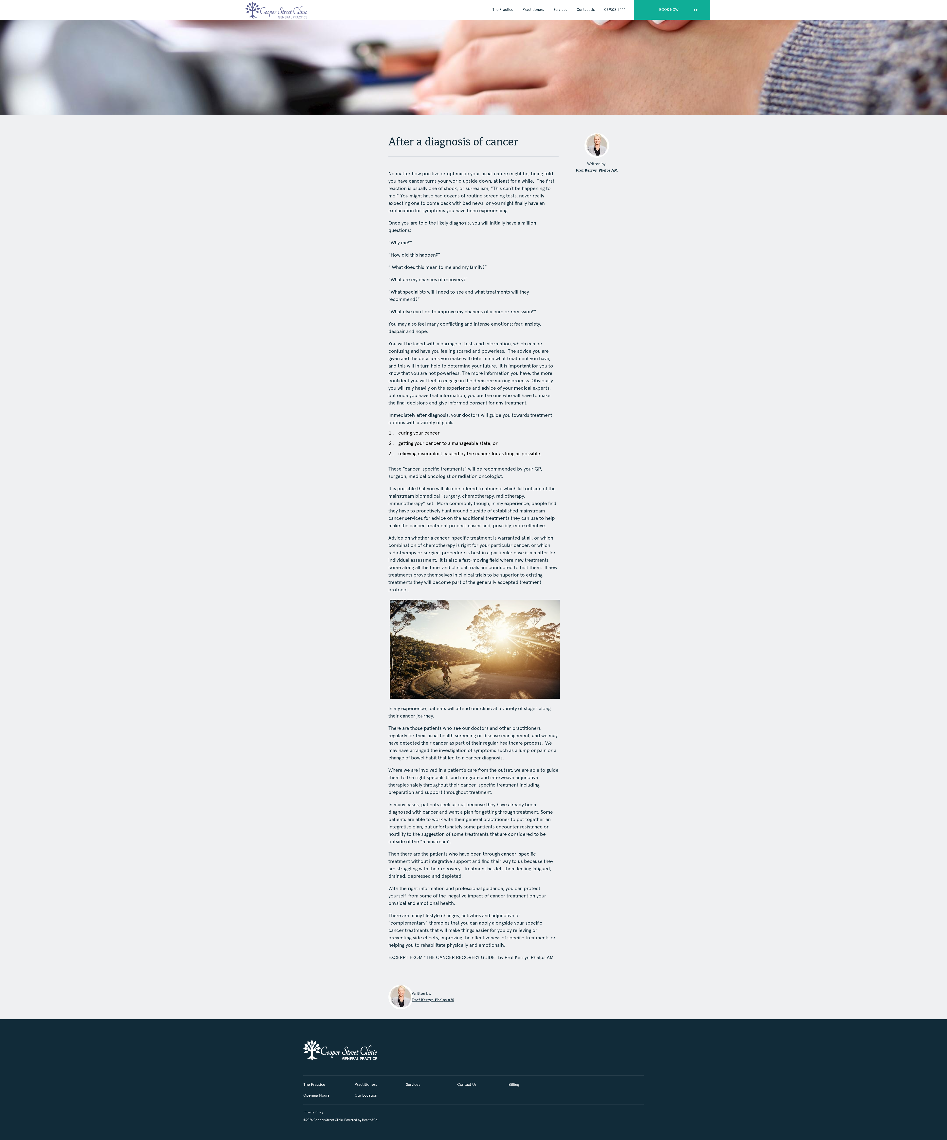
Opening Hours (316, 1095)
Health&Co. (370, 1120)
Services (560, 10)
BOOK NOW (668, 10)
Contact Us (586, 10)
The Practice (502, 10)
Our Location (366, 1095)
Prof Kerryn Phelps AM (597, 171)
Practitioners (533, 10)
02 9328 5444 (614, 10)
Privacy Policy (313, 1112)
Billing (514, 1085)
